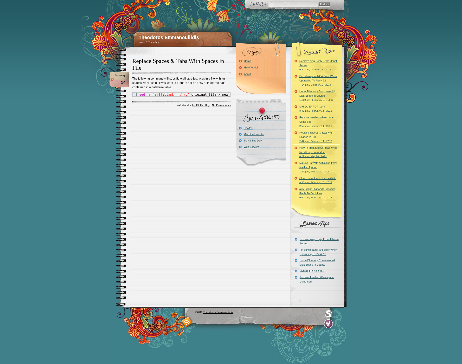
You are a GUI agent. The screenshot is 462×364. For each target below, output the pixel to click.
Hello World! (251, 67)
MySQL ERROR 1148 (315, 108)
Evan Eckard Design (328, 323)
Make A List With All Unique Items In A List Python (318, 167)
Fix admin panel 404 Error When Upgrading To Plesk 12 (318, 80)
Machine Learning (254, 134)
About (247, 74)
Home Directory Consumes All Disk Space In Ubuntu (316, 95)
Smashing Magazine (328, 314)
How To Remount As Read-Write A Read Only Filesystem (319, 152)
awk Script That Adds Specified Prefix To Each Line (317, 193)
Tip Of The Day (201, 105)
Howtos (248, 128)
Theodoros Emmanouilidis (169, 37)
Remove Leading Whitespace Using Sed (316, 121)
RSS (187, 322)
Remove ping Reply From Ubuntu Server (318, 65)
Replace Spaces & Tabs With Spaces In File (316, 136)
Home (247, 61)
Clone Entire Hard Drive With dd (317, 180)
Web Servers (251, 146)
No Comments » (221, 105)
